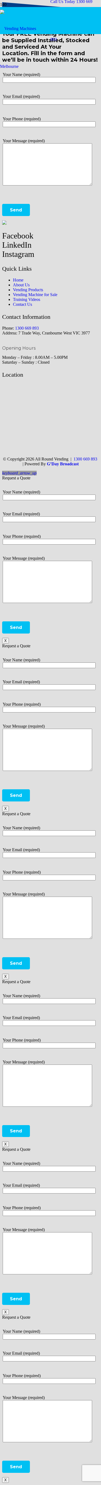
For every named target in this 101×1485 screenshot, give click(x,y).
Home (18, 280)
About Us (21, 285)
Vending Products (28, 289)
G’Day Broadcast (63, 464)
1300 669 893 (27, 328)
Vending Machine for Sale (35, 294)
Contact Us (22, 304)
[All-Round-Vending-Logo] (25, 66)
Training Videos (26, 299)
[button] (19, 473)
